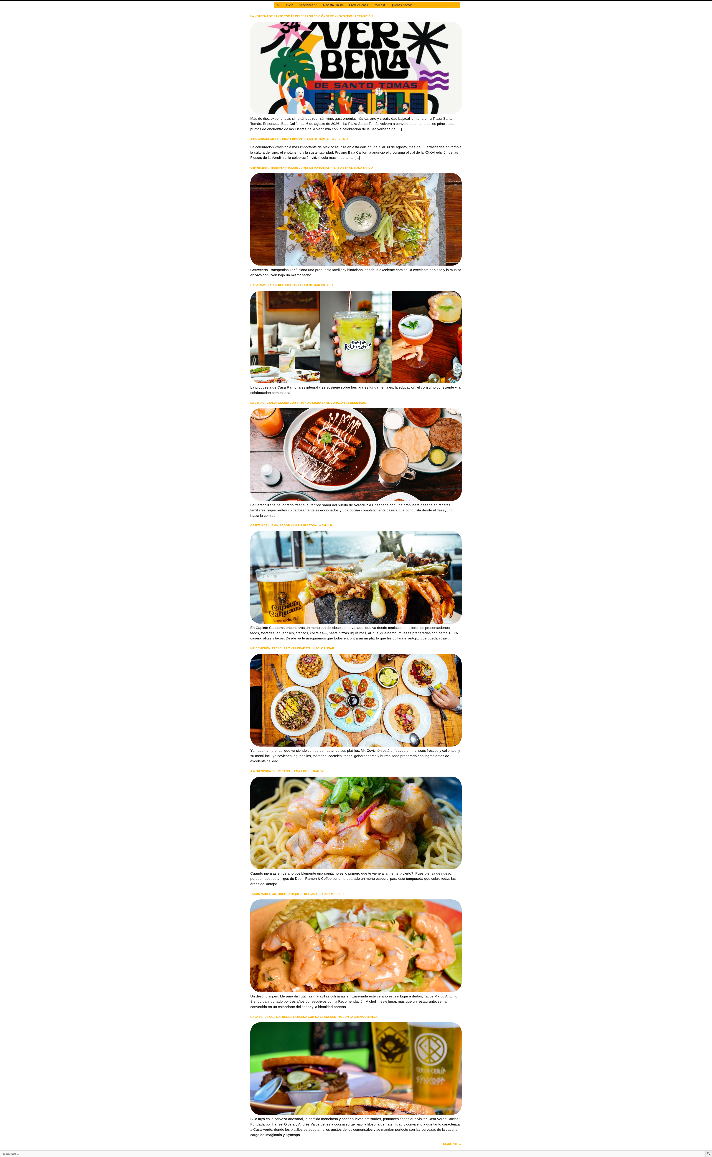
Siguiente (452, 1144)
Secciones (306, 5)
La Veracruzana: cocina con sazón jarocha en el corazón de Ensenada (308, 402)
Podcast (379, 5)
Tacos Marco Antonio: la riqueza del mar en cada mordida (297, 894)
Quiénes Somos (401, 5)
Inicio (289, 5)
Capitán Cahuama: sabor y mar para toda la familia (291, 525)
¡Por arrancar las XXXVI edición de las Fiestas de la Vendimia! (299, 139)
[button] (278, 5)
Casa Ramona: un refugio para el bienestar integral (292, 285)
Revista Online (333, 5)
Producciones (358, 5)
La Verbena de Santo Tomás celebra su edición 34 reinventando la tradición (311, 16)
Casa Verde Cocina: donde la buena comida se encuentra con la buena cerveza (314, 1016)
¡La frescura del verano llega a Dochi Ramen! (287, 771)
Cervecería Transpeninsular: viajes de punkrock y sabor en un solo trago (311, 167)
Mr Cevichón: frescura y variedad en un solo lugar (292, 648)
